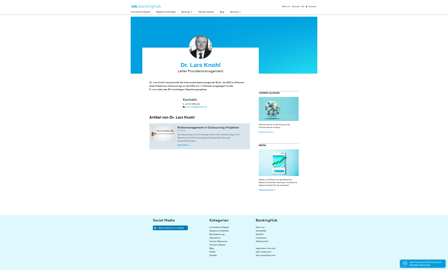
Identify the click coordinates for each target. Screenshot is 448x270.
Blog (222, 12)
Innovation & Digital (140, 12)
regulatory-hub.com (266, 248)
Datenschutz (262, 241)
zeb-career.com (263, 252)
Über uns (260, 227)
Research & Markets (166, 12)
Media (212, 252)
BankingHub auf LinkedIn (171, 228)
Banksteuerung (216, 234)
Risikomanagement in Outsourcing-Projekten (208, 127)
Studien (213, 255)
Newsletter (261, 231)
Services (234, 12)
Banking (185, 12)
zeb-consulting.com (265, 255)
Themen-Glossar (206, 12)
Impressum (261, 238)
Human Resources (218, 241)
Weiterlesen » (183, 145)
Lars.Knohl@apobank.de (196, 107)
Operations (214, 238)
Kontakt (259, 234)
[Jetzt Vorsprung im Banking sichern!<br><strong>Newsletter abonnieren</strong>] (405, 263)
